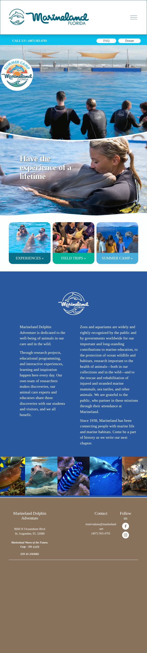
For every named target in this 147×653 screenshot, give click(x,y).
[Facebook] (125, 526)
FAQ (106, 40)
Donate (129, 40)
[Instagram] (125, 535)
